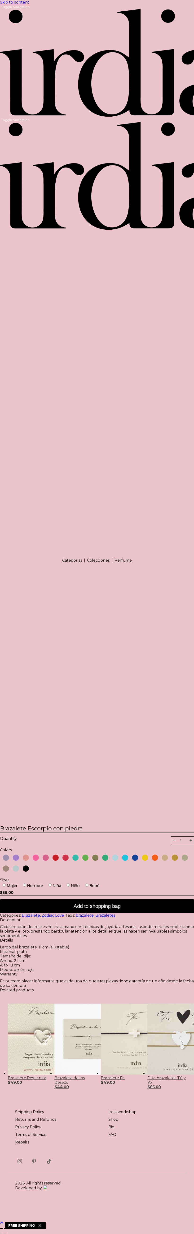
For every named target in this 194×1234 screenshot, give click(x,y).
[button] (174, 840)
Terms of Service (30, 1134)
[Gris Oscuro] (15, 869)
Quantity (8, 838)
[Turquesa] (124, 858)
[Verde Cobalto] (75, 858)
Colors (6, 850)
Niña (57, 885)
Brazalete (31, 915)
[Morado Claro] (5, 858)
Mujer (12, 885)
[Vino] (65, 858)
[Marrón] (5, 869)
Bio (111, 1127)
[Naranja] (154, 858)
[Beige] (164, 858)
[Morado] (15, 858)
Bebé (94, 885)
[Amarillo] (144, 858)
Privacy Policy (28, 1127)
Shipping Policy (29, 1112)
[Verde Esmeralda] (104, 858)
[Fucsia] (35, 858)
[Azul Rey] (134, 858)
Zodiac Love (53, 915)
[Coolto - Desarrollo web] (45, 1188)
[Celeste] (114, 858)
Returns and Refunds (35, 1119)
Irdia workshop (122, 1112)
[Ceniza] (184, 858)
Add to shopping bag (97, 906)
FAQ (112, 1134)
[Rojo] (55, 858)
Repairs (22, 1142)
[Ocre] (174, 858)
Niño (75, 885)
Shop (113, 1119)
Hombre (35, 885)
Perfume (123, 560)
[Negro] (25, 869)
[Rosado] (25, 858)
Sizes (4, 880)
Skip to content (14, 2)
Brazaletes (105, 915)
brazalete (85, 915)
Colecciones (98, 560)
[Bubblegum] (45, 858)
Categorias (72, 560)
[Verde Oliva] (94, 858)
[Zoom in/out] (1, 1228)
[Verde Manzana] (84, 858)
